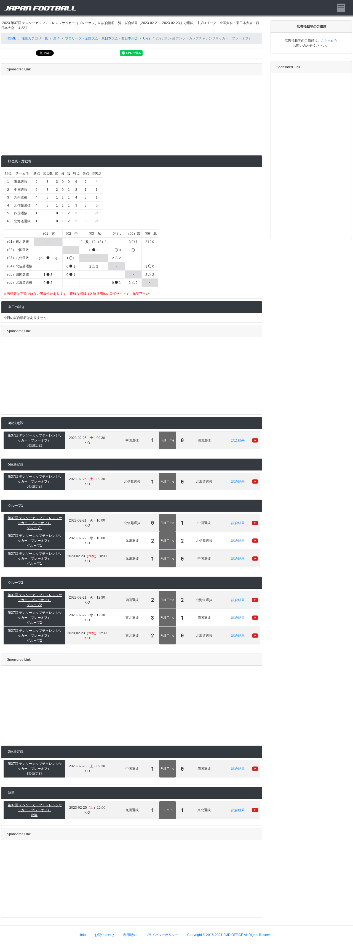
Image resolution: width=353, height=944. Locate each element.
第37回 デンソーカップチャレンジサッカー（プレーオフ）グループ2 (35, 600)
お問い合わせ (104, 935)
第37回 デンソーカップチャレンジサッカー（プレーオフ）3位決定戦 (35, 440)
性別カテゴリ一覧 (35, 38)
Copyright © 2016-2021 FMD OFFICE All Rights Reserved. (230, 935)
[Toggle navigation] (341, 7)
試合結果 (238, 440)
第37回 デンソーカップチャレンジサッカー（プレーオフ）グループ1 (35, 523)
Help (82, 935)
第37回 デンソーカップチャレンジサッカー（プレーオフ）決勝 (35, 810)
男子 (56, 38)
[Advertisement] (131, 114)
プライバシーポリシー (161, 935)
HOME (11, 38)
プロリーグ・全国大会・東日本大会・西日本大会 (101, 38)
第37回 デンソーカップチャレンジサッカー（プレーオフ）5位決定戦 (35, 481)
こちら (326, 41)
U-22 (147, 38)
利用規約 (130, 935)
